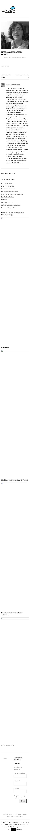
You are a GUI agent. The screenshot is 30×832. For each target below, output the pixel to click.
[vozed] (8, 13)
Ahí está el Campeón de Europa (10, 205)
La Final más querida (7, 186)
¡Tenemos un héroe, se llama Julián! (12, 194)
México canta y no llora (8, 208)
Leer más (19, 829)
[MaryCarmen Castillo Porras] (15, 35)
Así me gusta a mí (6, 202)
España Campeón (6, 183)
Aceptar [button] (13, 829)
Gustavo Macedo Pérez (22, 75)
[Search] (13, 758)
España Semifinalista (7, 197)
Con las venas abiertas (8, 189)
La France (4, 200)
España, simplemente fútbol (9, 191)
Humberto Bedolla (15, 84)
